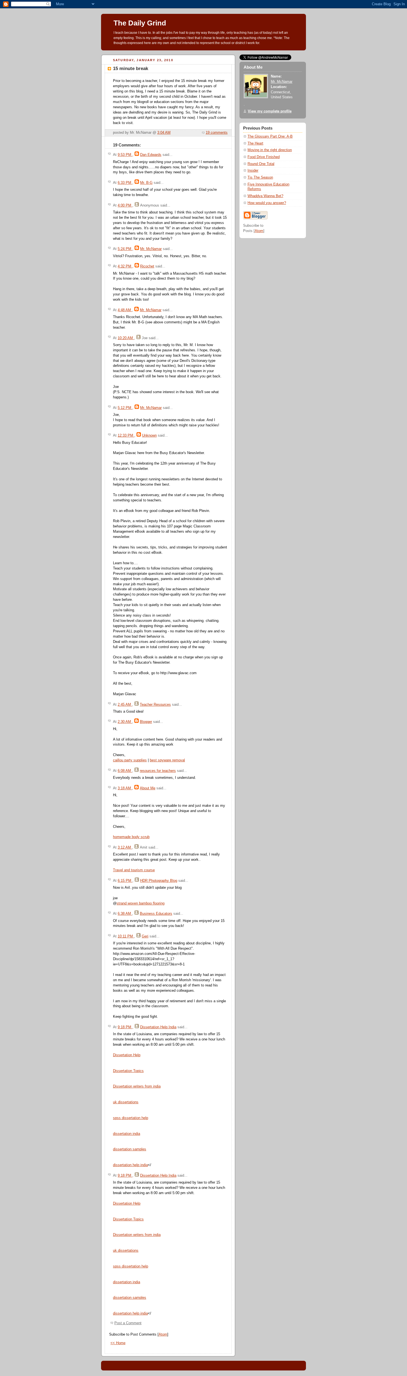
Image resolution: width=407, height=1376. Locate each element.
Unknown (149, 435)
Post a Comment (127, 1323)
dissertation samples (129, 1149)
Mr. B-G (146, 183)
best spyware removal (167, 760)
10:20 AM (126, 338)
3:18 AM (125, 788)
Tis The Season (260, 177)
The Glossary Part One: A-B (270, 136)
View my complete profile (270, 111)
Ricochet (147, 266)
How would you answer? (267, 203)
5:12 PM (125, 408)
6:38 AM (125, 914)
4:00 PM (125, 205)
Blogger (146, 722)
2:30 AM (125, 722)
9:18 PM (125, 1027)
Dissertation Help (126, 1055)
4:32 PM (125, 266)
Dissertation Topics (128, 1071)
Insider (253, 170)
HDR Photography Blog (158, 881)
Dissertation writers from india (137, 1086)
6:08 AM (125, 771)
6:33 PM (125, 183)
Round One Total (261, 164)
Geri (145, 936)
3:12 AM (125, 847)
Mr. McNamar (151, 249)
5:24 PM (125, 249)
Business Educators (156, 914)
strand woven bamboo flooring (140, 903)
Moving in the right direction (270, 150)
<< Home (117, 1343)
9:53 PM (125, 155)
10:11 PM (126, 936)
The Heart (255, 143)
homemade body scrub (131, 837)
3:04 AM (164, 133)
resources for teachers (158, 771)
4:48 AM (125, 310)
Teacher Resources (155, 705)
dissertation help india (130, 1165)
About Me (147, 788)
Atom (163, 1334)
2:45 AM (125, 705)
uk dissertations (125, 1102)
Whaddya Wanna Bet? (265, 196)
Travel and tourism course (134, 870)
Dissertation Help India (158, 1027)
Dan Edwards (150, 155)
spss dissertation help (130, 1118)
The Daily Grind (140, 23)
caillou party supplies (130, 760)
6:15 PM (125, 881)
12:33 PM (126, 435)
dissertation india (126, 1134)
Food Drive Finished (264, 157)
